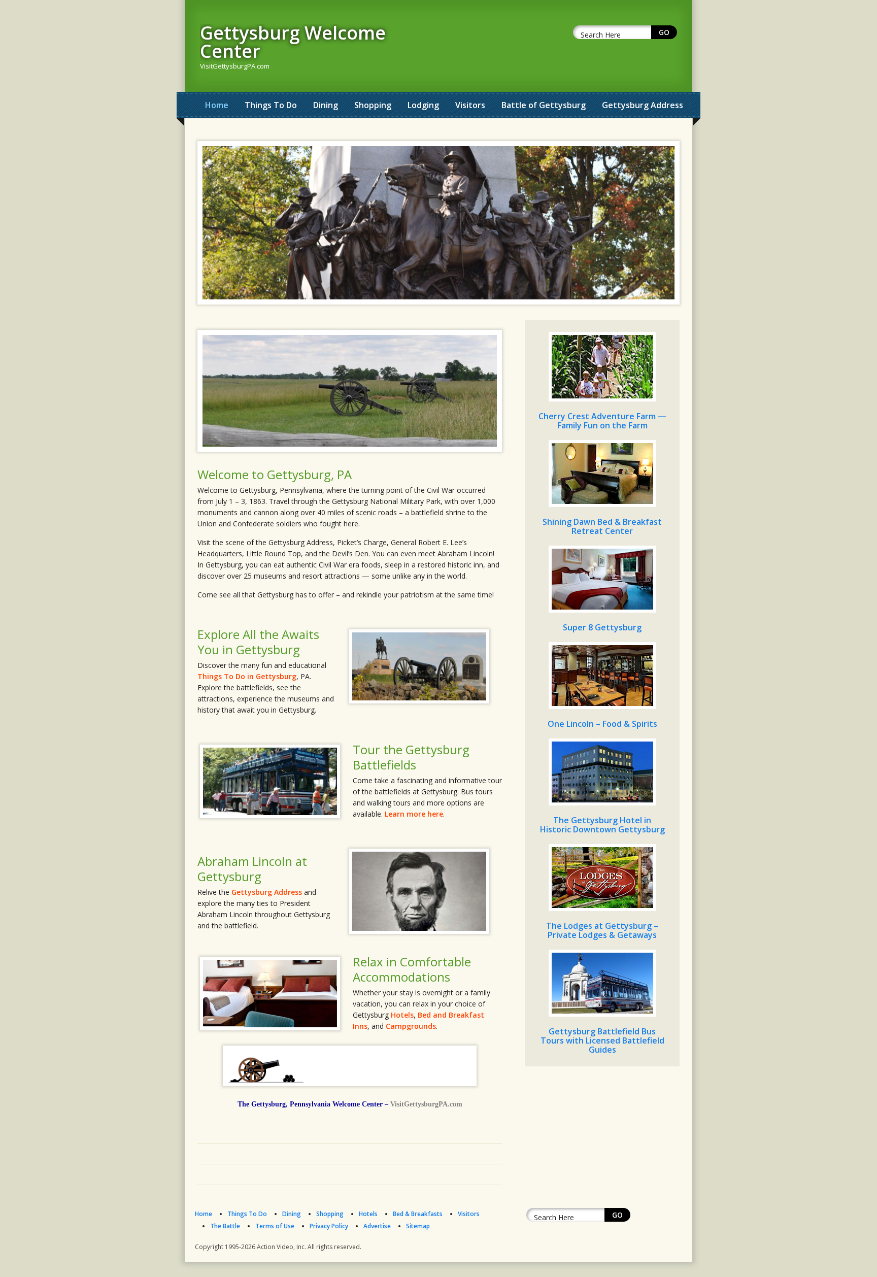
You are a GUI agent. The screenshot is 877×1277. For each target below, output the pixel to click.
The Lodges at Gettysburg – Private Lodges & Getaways (602, 930)
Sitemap (418, 1226)
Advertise (377, 1226)
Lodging (423, 105)
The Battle (225, 1226)
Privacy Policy (329, 1226)
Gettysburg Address (642, 105)
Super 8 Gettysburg (602, 627)
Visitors (470, 105)
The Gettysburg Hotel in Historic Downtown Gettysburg (602, 825)
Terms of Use (274, 1226)
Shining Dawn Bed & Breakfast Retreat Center (602, 526)
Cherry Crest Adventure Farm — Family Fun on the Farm (602, 421)
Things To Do (271, 105)
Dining (325, 105)
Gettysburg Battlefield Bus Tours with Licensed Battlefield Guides (602, 1040)
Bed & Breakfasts (418, 1213)
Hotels (402, 1015)
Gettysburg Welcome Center (293, 41)
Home (216, 105)
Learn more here (414, 814)
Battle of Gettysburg (543, 105)
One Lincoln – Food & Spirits (602, 723)
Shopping (372, 105)
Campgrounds (411, 1026)
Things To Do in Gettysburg (246, 676)
